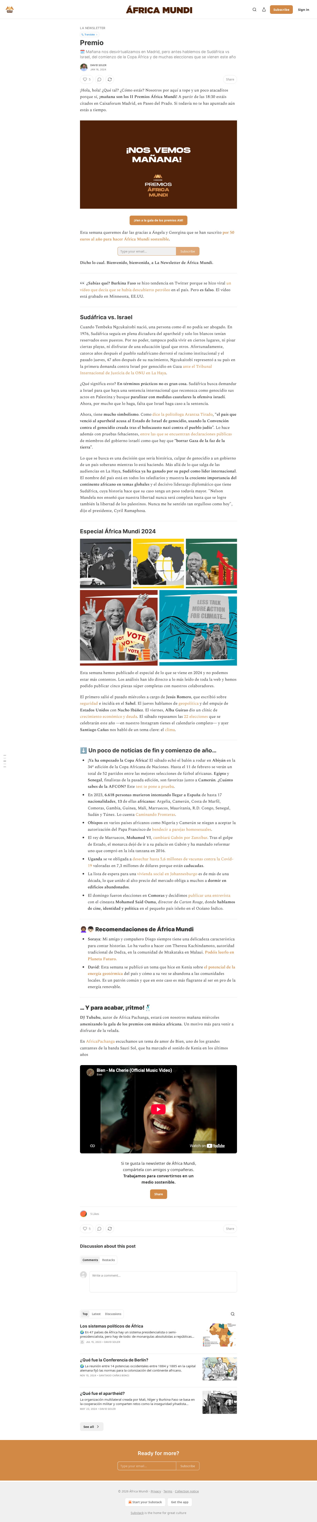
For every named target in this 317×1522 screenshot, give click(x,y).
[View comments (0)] (99, 79)
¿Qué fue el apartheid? (102, 1393)
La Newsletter (92, 28)
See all (88, 1426)
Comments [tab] (90, 1260)
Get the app (179, 1502)
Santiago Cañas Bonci (114, 1375)
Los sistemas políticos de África (111, 1326)
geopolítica (189, 703)
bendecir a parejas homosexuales (181, 829)
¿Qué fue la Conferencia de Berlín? (114, 1360)
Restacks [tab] (108, 1260)
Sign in (303, 9)
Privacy (156, 1491)
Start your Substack (147, 1502)
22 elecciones (196, 717)
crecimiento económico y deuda (108, 717)
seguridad (89, 703)
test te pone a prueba (155, 786)
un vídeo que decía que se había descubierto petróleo (155, 286)
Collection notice (187, 1491)
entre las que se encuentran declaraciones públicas (186, 434)
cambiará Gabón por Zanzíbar (180, 838)
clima (170, 730)
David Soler (98, 65)
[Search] (254, 9)
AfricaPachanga (100, 1041)
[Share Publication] (264, 9)
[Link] (74, 317)
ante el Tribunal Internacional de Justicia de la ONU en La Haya (146, 369)
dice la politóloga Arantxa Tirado (182, 414)
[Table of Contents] (5, 761)
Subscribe (281, 9)
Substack (137, 1513)
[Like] (83, 1414)
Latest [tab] (96, 1314)
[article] (158, 1337)
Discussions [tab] (113, 1314)
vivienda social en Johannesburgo (167, 874)
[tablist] (98, 1260)
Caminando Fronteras (155, 815)
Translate (90, 34)
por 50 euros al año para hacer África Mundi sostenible (157, 235)
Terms (167, 1491)
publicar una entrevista (209, 895)
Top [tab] (85, 1314)
